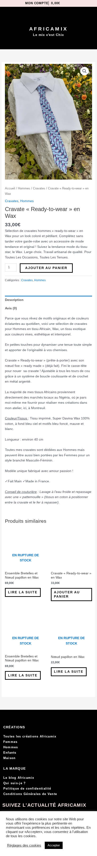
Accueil (10, 188)
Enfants (9, 752)
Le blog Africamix (18, 777)
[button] (49, 43)
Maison (9, 758)
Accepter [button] (54, 845)
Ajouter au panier (46, 268)
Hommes (24, 188)
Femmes (10, 742)
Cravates (39, 188)
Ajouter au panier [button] (67, 594)
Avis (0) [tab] (11, 308)
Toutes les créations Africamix (30, 736)
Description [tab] (14, 300)
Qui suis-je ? (14, 783)
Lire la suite (22, 592)
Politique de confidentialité (27, 788)
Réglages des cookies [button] (24, 845)
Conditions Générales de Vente (30, 794)
